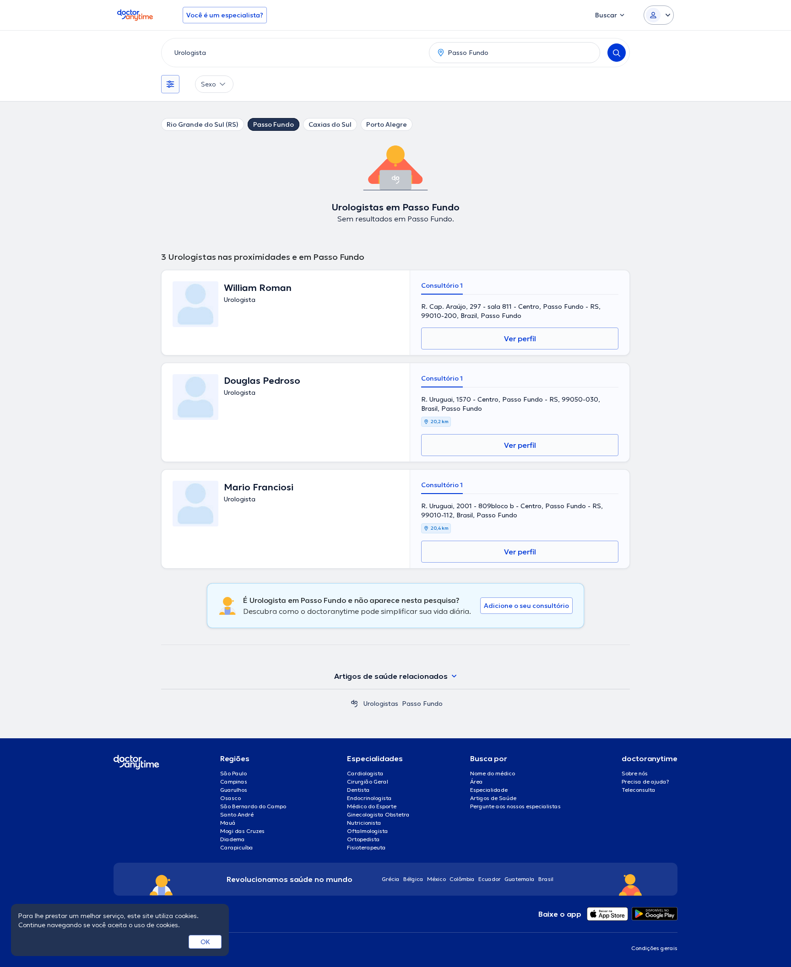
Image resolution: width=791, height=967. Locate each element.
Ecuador (489, 879)
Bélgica (413, 879)
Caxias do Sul (330, 124)
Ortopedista (363, 839)
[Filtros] (170, 84)
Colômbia (462, 879)
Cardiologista (365, 773)
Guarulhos (233, 789)
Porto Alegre (386, 124)
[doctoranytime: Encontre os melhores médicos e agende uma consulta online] (354, 703)
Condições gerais (654, 948)
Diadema (232, 839)
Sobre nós (635, 773)
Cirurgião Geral (367, 781)
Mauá (228, 822)
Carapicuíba (236, 847)
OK (205, 942)
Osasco (230, 798)
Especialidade (489, 789)
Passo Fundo (273, 124)
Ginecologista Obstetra (378, 814)
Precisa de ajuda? (645, 781)
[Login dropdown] (659, 15)
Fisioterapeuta (366, 847)
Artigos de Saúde (493, 798)
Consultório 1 (442, 285)
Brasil (545, 879)
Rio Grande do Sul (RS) (202, 124)
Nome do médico (492, 773)
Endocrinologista (369, 798)
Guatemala (519, 879)
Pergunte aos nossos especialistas (515, 806)
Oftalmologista (367, 830)
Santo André (237, 814)
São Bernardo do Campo (253, 806)
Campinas (233, 781)
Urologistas (380, 703)
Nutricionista (364, 822)
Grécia (391, 879)
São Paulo (233, 773)
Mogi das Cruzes (242, 830)
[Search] (616, 52)
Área (476, 781)
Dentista (358, 789)
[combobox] (293, 53)
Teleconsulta (639, 789)
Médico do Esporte (371, 806)
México (436, 879)
